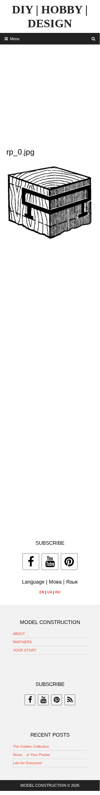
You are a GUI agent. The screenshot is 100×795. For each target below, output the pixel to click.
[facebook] (30, 699)
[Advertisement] (50, 94)
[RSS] (69, 699)
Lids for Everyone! (27, 763)
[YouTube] (50, 561)
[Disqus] (49, 318)
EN (41, 592)
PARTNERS (22, 642)
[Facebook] (31, 561)
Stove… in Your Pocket (31, 755)
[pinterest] (56, 699)
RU (57, 592)
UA (49, 592)
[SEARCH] (93, 38)
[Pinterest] (69, 561)
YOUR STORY (24, 650)
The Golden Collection (31, 746)
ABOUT (19, 634)
